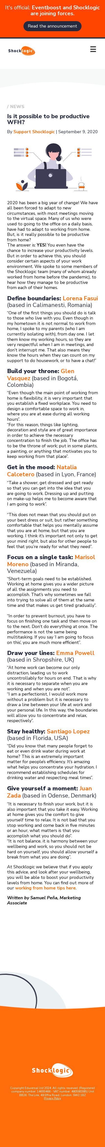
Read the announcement (52, 26)
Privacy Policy (52, 1098)
